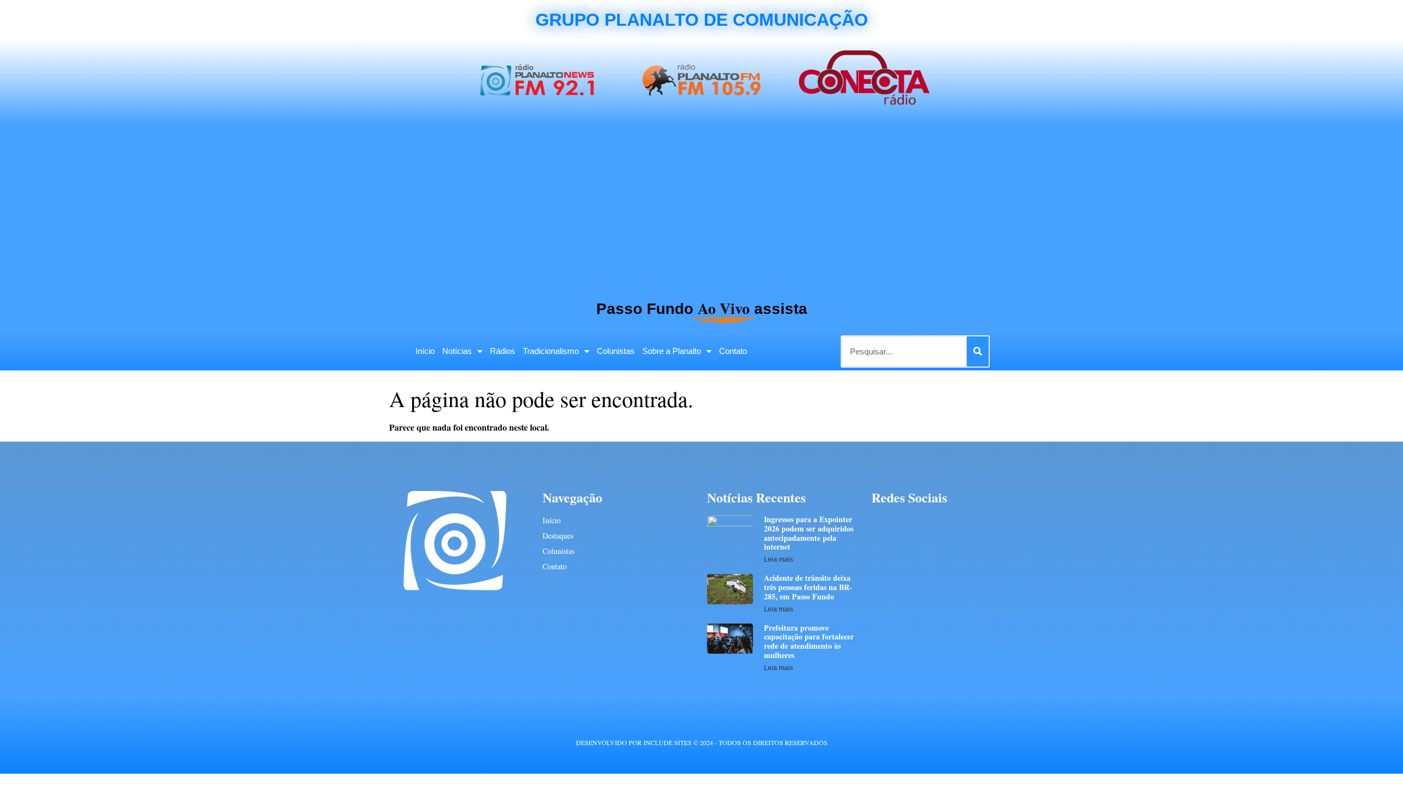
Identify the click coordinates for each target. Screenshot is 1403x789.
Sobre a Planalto (671, 351)
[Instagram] (939, 522)
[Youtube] (919, 522)
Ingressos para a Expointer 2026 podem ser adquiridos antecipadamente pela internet (808, 532)
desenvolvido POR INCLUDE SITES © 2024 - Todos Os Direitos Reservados (702, 742)
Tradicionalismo (551, 351)
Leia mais (778, 559)
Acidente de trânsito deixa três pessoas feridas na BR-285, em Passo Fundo (808, 587)
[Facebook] (878, 522)
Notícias (457, 351)
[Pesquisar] (978, 351)
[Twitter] (898, 522)
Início (425, 351)
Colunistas (616, 351)
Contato (733, 351)
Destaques (558, 535)
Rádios (502, 351)
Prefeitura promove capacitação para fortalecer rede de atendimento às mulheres (809, 641)
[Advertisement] (701, 207)
